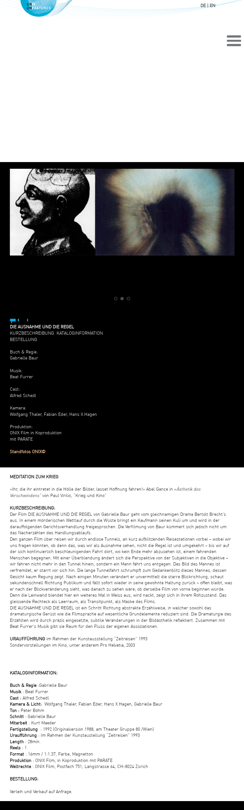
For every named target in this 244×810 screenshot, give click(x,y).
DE (203, 5)
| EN (211, 5)
